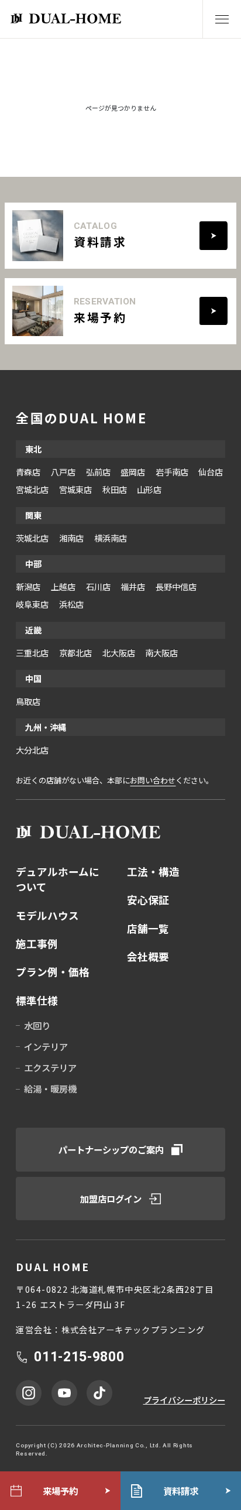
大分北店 (32, 750)
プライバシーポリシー (184, 1399)
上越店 (63, 586)
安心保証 (148, 899)
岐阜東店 (32, 604)
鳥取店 (28, 701)
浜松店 (71, 604)
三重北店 (32, 652)
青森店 (28, 471)
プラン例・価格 (52, 971)
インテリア (46, 1046)
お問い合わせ (152, 780)
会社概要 (148, 956)
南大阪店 (161, 652)
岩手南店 (172, 471)
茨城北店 (32, 538)
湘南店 (71, 538)
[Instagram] (29, 1393)
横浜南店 (110, 538)
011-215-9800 (79, 1357)
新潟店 (28, 586)
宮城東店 (75, 489)
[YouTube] (64, 1393)
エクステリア (50, 1067)
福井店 (132, 586)
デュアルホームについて (57, 879)
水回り (37, 1025)
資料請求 (180, 1490)
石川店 (98, 586)
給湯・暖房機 (50, 1088)
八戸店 (63, 471)
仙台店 (210, 471)
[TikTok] (99, 1393)
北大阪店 (118, 652)
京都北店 (75, 652)
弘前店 (98, 471)
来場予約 (60, 1490)
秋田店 (114, 489)
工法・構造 (153, 871)
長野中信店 (176, 586)
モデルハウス (47, 915)
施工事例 (37, 943)
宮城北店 (32, 489)
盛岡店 (132, 471)
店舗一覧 (148, 928)
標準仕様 (37, 1000)
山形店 (149, 489)
